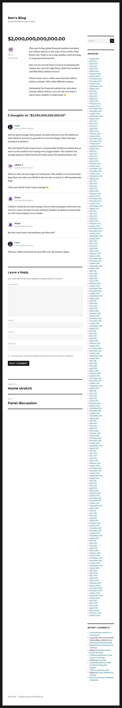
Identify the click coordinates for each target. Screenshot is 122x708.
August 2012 (94, 478)
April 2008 (93, 608)
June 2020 (93, 244)
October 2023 (94, 144)
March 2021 (94, 221)
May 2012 (93, 486)
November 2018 (95, 291)
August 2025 (94, 89)
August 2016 (94, 358)
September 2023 (96, 146)
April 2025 (93, 99)
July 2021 (93, 211)
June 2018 (93, 303)
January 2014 (94, 436)
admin (10, 55)
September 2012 (95, 476)
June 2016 (93, 363)
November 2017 (95, 321)
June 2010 (93, 543)
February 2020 (95, 254)
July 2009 (93, 571)
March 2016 (93, 371)
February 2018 (95, 313)
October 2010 (94, 533)
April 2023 (93, 159)
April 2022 (93, 189)
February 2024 (95, 134)
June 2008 (93, 603)
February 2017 (94, 343)
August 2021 (94, 209)
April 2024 (93, 129)
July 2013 (92, 451)
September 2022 (96, 176)
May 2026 (93, 66)
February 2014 (95, 433)
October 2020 (94, 234)
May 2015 (93, 396)
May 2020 (93, 246)
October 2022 (94, 174)
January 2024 (94, 136)
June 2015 (93, 393)
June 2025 (93, 94)
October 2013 (94, 443)
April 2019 (93, 278)
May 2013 (93, 456)
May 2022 (93, 186)
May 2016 (93, 366)
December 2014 (95, 408)
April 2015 (93, 398)
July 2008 (93, 601)
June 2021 (93, 214)
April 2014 (93, 428)
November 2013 (95, 441)
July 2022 (93, 181)
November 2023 (95, 141)
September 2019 (95, 266)
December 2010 (95, 528)
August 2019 (94, 269)
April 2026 (93, 69)
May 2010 (93, 546)
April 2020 (93, 249)
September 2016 (95, 356)
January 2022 (94, 196)
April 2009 (93, 578)
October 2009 (94, 563)
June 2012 (93, 483)
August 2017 (94, 328)
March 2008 (94, 611)
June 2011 (93, 513)
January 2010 (94, 556)
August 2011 (94, 508)
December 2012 (95, 468)
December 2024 (95, 109)
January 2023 (94, 166)
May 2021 (93, 216)
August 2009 (94, 568)
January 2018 (94, 316)
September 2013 (95, 446)
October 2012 (94, 473)
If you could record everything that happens (100, 665)
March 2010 (93, 551)
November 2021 (95, 201)
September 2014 (95, 416)
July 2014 (92, 421)
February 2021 (95, 224)
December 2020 (95, 229)
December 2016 (95, 348)
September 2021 (95, 206)
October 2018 (94, 293)
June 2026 (93, 64)
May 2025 (93, 96)
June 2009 (93, 573)
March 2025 (94, 101)
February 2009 (95, 583)
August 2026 (94, 59)
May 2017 (93, 336)
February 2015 (94, 403)
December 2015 (95, 378)
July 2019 (92, 271)
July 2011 (92, 511)
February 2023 (95, 164)
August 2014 (94, 418)
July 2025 (93, 91)
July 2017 (92, 331)
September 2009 (96, 566)
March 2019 (93, 281)
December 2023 (95, 139)
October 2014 (94, 413)
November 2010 (95, 531)
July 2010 (92, 541)
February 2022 (95, 194)
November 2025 (95, 81)
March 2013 (93, 461)
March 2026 (94, 71)
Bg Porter (93, 678)
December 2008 (95, 588)
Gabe (17, 125)
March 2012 (93, 491)
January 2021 (94, 226)
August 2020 (94, 239)
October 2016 (94, 353)
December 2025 (95, 79)
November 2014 (95, 411)
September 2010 (95, 536)
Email (11, 332)
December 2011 (95, 498)
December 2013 (95, 438)
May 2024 (93, 126)
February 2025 (95, 104)
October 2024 (94, 114)
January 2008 (94, 616)
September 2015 (95, 386)
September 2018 (95, 296)
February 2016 (94, 373)
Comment (13, 285)
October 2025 (94, 84)
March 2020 (94, 251)
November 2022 (95, 171)
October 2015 (94, 383)
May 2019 (93, 276)
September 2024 (96, 116)
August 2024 (94, 119)
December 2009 (95, 558)
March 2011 (93, 521)
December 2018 (95, 288)
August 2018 (94, 298)
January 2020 (94, 256)
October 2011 (94, 503)
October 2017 (94, 323)
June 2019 (93, 273)
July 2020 (93, 241)
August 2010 (94, 538)
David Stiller (94, 663)
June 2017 (93, 333)
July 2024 (93, 121)
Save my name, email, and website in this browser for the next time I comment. (42, 356)
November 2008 (95, 591)
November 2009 (95, 561)
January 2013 (94, 466)
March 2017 (93, 341)
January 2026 (94, 76)
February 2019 (94, 283)
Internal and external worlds (100, 643)
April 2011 (93, 518)
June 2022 (93, 184)
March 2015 (93, 401)
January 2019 (94, 286)
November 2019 (95, 261)
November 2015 (95, 381)
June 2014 (93, 423)
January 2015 (94, 406)
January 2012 (94, 496)
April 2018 (93, 308)
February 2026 (95, 74)
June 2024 (93, 124)
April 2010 (93, 548)
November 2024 (95, 111)
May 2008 (93, 606)
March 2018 (93, 311)
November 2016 (95, 351)
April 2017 (93, 338)
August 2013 (94, 448)
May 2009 (93, 576)
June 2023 (93, 154)
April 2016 (93, 368)
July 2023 (93, 151)
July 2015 (92, 391)
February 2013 (95, 463)
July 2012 (92, 481)
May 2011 (93, 516)
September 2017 (95, 326)
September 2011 (95, 506)
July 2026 (93, 61)
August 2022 (94, 179)
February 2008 (95, 613)
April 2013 (93, 458)
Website (12, 344)
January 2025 (94, 106)
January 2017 (94, 346)
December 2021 (95, 199)
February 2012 (95, 493)
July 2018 (92, 301)
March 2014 (93, 431)
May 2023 (93, 156)
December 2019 (95, 259)
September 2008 (96, 596)
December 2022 (95, 169)
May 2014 (93, 426)
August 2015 (94, 388)
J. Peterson (93, 633)
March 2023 (94, 161)
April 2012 (93, 488)
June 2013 (93, 453)
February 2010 (95, 553)
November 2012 (95, 471)
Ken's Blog (17, 18)
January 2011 (94, 526)
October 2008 (94, 593)
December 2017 (95, 318)
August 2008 (94, 598)
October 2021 (94, 204)
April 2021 (93, 219)
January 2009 (94, 586)
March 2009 (94, 581)
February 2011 (94, 523)
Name (11, 320)
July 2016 (92, 361)
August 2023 (94, 149)
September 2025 (95, 86)
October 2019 (94, 264)
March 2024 (94, 131)
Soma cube (101, 660)
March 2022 (94, 191)
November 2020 (95, 231)
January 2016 (94, 376)
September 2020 (96, 236)
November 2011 (95, 501)
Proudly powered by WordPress (30, 697)
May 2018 (93, 306)
